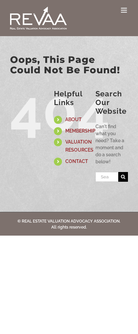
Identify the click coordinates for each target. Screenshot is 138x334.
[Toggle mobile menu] (124, 10)
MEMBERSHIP (80, 131)
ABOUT (73, 119)
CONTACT (76, 161)
